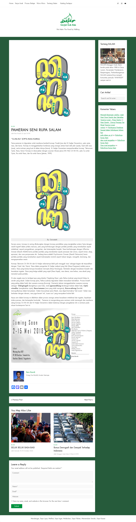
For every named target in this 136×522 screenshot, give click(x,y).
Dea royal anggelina (107, 145)
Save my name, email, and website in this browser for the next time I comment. (41, 501)
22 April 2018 (25, 133)
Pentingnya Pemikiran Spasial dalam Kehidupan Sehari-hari (112, 130)
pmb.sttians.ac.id (106, 135)
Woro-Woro (41, 3)
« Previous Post (16, 400)
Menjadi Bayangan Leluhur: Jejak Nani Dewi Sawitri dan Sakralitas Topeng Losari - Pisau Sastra (112, 117)
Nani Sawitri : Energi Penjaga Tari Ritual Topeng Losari (112, 123)
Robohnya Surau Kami (108, 148)
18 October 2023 (27, 451)
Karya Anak (19, 3)
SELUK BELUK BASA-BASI (23, 447)
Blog (13, 126)
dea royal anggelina (107, 140)
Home (11, 3)
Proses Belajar (30, 3)
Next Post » (88, 400)
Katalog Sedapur (66, 3)
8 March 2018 (74, 454)
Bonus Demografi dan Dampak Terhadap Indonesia (72, 449)
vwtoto (102, 127)
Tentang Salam (52, 3)
